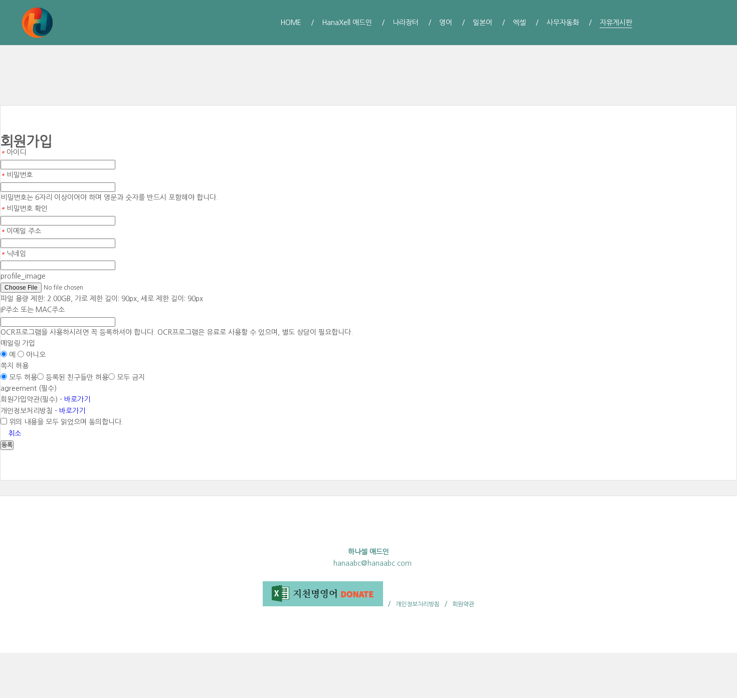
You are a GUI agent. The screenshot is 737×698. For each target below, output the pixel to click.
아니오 (35, 354)
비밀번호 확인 (24, 208)
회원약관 (463, 604)
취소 (13, 433)
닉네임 (13, 253)
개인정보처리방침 (418, 604)
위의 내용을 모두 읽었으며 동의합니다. (65, 421)
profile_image (23, 276)
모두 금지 (130, 377)
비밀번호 (17, 174)
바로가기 (77, 399)
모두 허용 (22, 377)
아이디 (13, 152)
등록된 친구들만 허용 (76, 377)
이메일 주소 (21, 231)
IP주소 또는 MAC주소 (33, 309)
